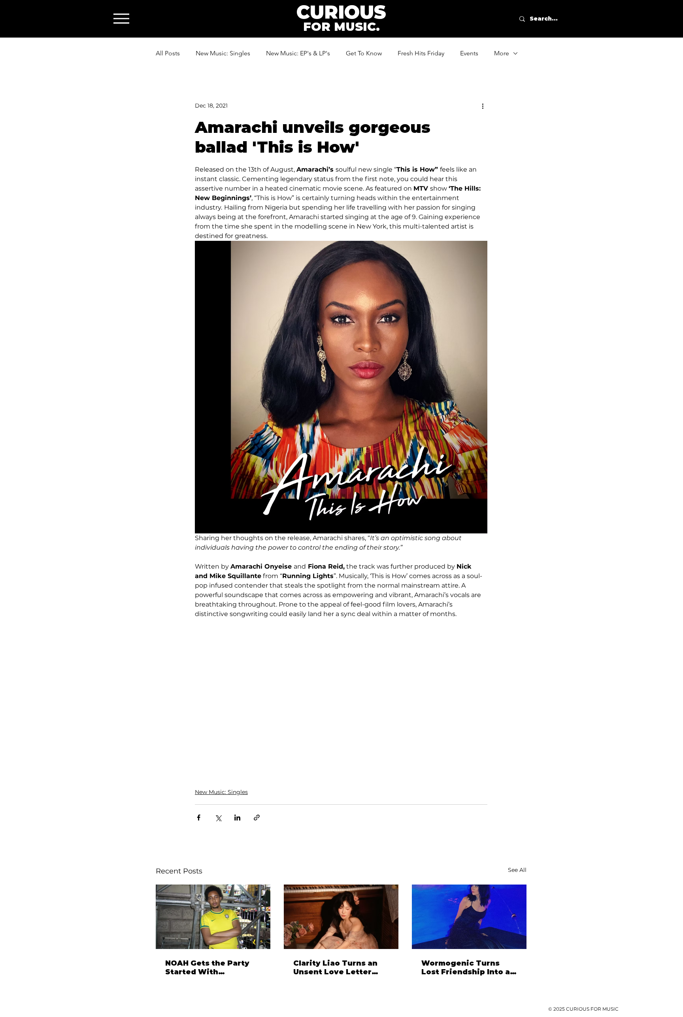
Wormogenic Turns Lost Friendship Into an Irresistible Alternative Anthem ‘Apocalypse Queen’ (468, 967)
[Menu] (121, 18)
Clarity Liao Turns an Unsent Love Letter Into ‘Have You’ (335, 967)
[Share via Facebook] (198, 817)
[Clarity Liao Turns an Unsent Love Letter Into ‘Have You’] (341, 917)
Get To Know (364, 53)
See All (517, 869)
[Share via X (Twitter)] (218, 817)
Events (469, 53)
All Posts (168, 53)
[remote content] (341, 695)
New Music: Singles (223, 53)
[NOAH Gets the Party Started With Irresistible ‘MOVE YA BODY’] (213, 917)
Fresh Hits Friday (421, 53)
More (501, 53)
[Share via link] (256, 817)
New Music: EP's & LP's (298, 53)
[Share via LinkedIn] (237, 817)
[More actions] (482, 105)
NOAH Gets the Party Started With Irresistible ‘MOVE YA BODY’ (208, 967)
